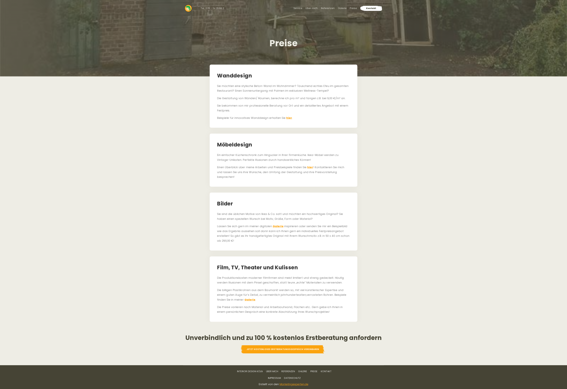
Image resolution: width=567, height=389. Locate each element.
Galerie (342, 8)
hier (289, 118)
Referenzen (328, 8)
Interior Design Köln (250, 371)
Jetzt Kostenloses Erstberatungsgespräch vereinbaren (283, 349)
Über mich (312, 8)
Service (298, 8)
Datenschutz (292, 378)
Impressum (274, 378)
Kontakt (371, 8)
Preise (353, 8)
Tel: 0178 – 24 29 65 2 (212, 8)
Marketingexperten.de (294, 384)
